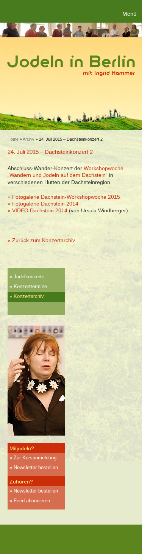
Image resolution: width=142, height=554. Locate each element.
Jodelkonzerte (29, 276)
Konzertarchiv (29, 296)
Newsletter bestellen (36, 467)
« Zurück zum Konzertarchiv (41, 240)
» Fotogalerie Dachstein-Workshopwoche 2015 (64, 197)
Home (13, 139)
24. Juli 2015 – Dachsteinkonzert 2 (50, 152)
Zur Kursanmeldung (35, 457)
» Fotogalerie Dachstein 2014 (43, 204)
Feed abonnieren (32, 500)
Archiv (28, 139)
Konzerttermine (30, 286)
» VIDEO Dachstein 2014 (37, 210)
